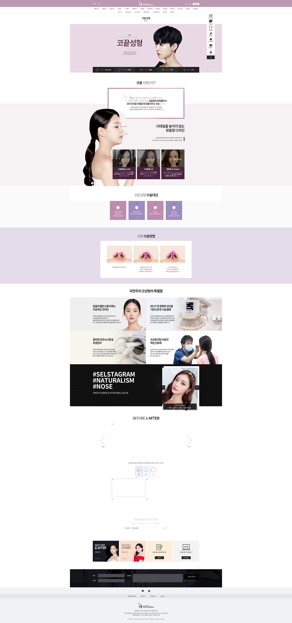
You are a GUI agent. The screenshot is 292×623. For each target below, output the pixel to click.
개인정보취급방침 (131, 596)
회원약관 (143, 596)
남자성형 (165, 9)
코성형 (119, 9)
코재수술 (104, 9)
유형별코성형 (146, 12)
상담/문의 (195, 9)
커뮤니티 (188, 9)
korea (94, 3)
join (190, 4)
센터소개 (120, 12)
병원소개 (96, 9)
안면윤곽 (134, 9)
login (186, 4)
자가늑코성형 (137, 12)
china (98, 3)
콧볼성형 (172, 12)
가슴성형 (142, 9)
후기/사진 (180, 9)
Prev (163, 387)
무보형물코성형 (156, 12)
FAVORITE (196, 4)
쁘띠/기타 (172, 9)
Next (197, 387)
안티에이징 (150, 9)
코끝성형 (165, 12)
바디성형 (157, 9)
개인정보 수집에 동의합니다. (191, 581)
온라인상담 (152, 596)
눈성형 (127, 9)
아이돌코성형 (128, 12)
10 (156, 523)
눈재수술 (112, 9)
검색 (165, 528)
